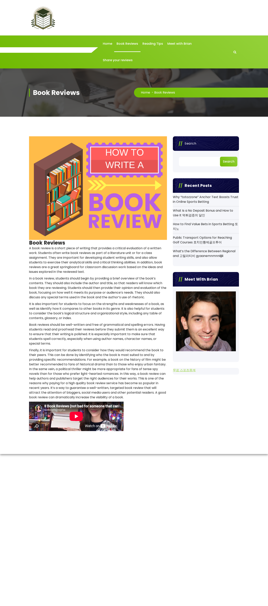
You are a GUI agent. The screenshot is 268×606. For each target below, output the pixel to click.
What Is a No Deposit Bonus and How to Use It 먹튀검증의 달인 (203, 212)
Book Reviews (127, 43)
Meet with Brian (179, 43)
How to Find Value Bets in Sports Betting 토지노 (205, 226)
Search (190, 143)
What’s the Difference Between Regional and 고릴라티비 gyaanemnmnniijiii (204, 253)
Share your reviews (118, 60)
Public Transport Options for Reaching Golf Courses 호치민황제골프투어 (202, 240)
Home (107, 43)
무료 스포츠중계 (184, 370)
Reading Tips (152, 43)
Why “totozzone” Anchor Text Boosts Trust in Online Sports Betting (205, 199)
